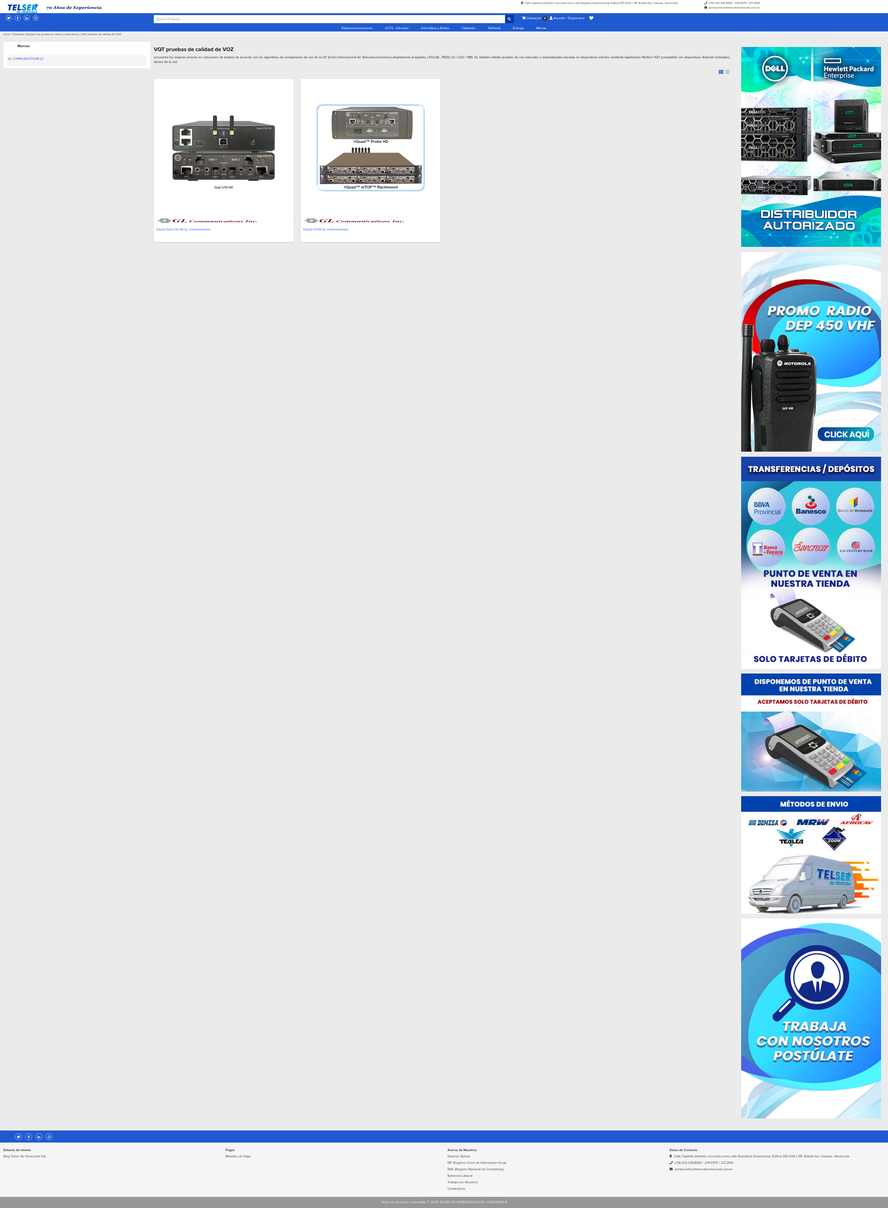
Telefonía (494, 28)
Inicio (6, 34)
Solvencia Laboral (459, 1176)
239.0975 (740, 3)
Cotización (536, 18)
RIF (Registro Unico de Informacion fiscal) (476, 1163)
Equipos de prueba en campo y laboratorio (52, 34)
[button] (591, 18)
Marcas (541, 28)
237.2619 (754, 3)
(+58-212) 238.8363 (720, 3)
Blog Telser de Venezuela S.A (24, 1156)
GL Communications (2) (25, 59)
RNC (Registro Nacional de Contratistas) (475, 1169)
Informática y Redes (435, 28)
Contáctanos (456, 1189)
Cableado (468, 28)
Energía (518, 28)
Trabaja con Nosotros (462, 1182)
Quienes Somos (458, 1156)
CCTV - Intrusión (397, 28)
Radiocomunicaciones (357, 28)
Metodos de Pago (238, 1156)
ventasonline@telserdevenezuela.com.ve (734, 7)
